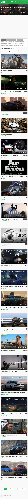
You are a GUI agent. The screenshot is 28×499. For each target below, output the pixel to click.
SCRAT (3, 199)
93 (19, 489)
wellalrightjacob (5, 373)
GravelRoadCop (5, 220)
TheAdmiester (5, 330)
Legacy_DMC (5, 288)
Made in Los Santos (5, 497)
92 (16, 489)
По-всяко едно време (7, 48)
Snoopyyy (4, 351)
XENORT (4, 72)
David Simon (5, 309)
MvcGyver (4, 93)
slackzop (4, 436)
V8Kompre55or (5, 114)
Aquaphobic (4, 157)
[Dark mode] (24, 2)
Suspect (4, 135)
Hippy (3, 245)
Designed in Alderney (6, 495)
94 (22, 489)
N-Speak (4, 178)
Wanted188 (4, 457)
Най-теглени (9, 51)
